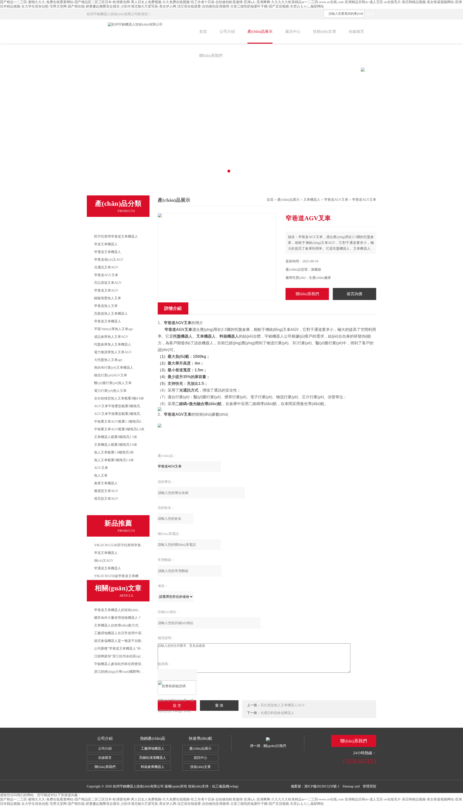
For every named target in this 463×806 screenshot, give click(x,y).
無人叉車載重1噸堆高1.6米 (114, 460)
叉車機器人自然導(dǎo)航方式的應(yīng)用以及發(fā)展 (135, 625)
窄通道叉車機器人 (107, 252)
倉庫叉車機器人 (106, 483)
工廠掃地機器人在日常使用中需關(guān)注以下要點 (132, 633)
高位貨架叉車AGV (108, 283)
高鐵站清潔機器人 (152, 757)
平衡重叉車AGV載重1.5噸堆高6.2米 (120, 421)
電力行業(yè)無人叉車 (110, 391)
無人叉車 (101, 475)
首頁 (203, 31)
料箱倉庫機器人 (152, 767)
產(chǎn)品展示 (259, 31)
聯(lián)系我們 (211, 55)
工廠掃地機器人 (152, 748)
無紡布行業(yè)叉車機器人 (113, 367)
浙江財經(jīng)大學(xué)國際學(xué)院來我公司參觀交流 (135, 671)
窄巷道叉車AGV (106, 290)
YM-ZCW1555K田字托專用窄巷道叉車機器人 (127, 545)
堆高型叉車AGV (106, 498)
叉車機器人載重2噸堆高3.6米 (115, 444)
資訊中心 (292, 31)
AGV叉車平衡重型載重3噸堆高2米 (119, 406)
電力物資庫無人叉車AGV (113, 352)
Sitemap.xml (351, 786)
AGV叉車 (101, 468)
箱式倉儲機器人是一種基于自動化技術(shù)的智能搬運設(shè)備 (141, 641)
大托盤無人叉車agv (108, 360)
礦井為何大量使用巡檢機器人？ (117, 617)
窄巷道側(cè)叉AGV (108, 259)
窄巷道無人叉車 (106, 306)
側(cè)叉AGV (103, 560)
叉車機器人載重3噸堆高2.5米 (115, 437)
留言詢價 (354, 294)
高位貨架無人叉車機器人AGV (282, 705)
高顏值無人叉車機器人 (111, 313)
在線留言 (356, 31)
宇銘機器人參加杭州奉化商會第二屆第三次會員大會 (133, 664)
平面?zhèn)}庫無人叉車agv (113, 329)
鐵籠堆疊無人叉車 (107, 298)
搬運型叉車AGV (106, 491)
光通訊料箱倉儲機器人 (277, 713)
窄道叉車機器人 (106, 244)
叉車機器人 (104, 226)
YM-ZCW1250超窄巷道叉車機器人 (119, 576)
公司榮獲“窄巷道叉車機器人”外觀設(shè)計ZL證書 (131, 648)
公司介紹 (227, 31)
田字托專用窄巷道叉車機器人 (116, 236)
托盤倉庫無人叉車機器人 (112, 344)
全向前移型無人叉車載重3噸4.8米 (119, 398)
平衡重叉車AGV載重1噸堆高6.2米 (119, 429)
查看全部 (102, 509)
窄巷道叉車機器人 (107, 321)
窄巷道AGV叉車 (106, 275)
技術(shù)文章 (324, 31)
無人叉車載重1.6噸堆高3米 (114, 452)
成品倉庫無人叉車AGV (111, 337)
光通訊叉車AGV (106, 267)
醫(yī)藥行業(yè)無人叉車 (113, 383)
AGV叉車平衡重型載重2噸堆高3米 (119, 414)
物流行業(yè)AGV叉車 (110, 375)
